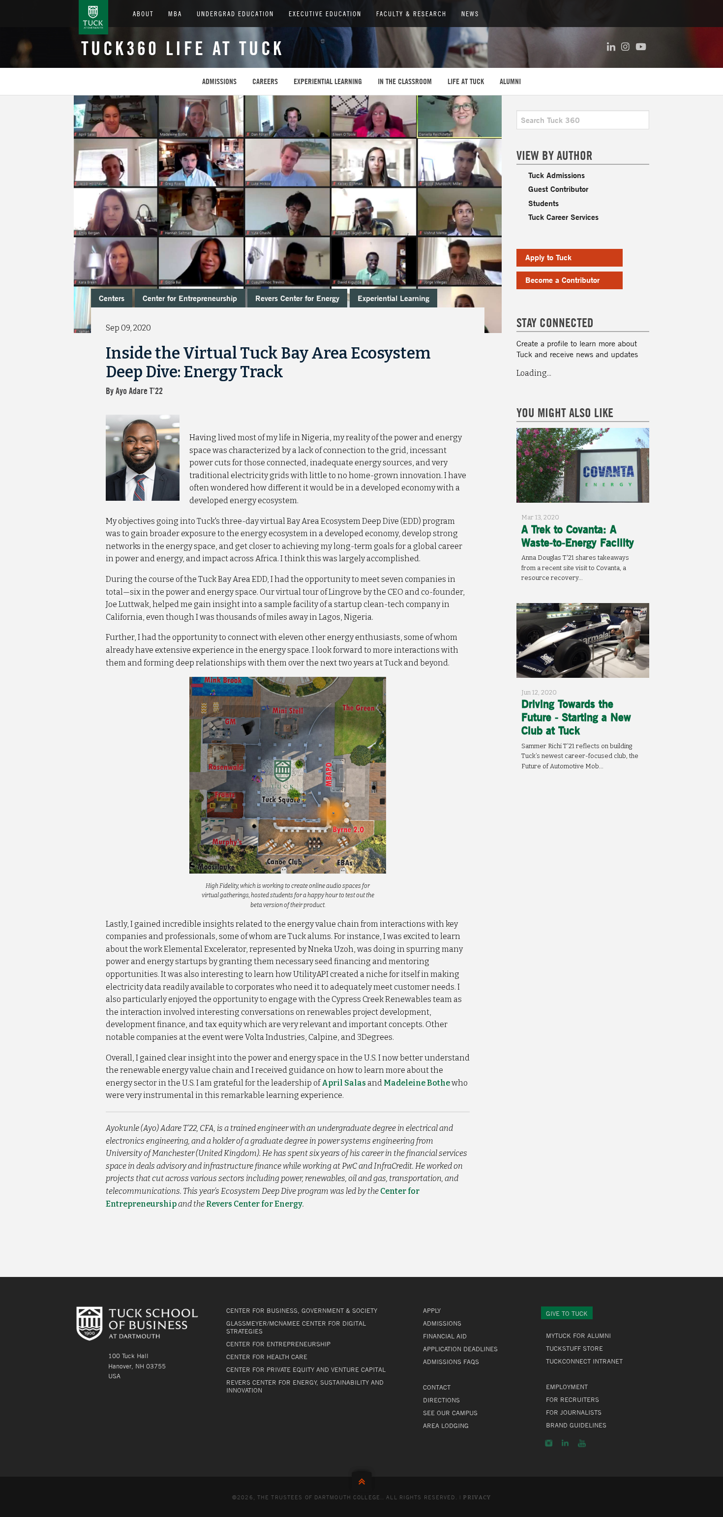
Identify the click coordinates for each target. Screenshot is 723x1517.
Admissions (219, 81)
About (143, 13)
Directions (441, 1400)
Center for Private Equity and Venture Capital (306, 1369)
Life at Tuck (466, 81)
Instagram (548, 1443)
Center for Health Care (266, 1357)
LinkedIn (565, 1443)
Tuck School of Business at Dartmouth (93, 17)
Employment (567, 1387)
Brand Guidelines (576, 1425)
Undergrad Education (235, 13)
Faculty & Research (411, 13)
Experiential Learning (328, 81)
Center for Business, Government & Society (301, 1310)
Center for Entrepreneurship (190, 298)
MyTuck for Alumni (578, 1335)
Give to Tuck (567, 1313)
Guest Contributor (558, 188)
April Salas (344, 1083)
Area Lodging (446, 1425)
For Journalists (574, 1412)
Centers (111, 298)
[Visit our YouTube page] (641, 46)
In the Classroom (405, 81)
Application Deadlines (460, 1349)
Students (543, 203)
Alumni (510, 81)
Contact (437, 1387)
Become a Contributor (562, 279)
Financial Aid (445, 1336)
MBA (175, 13)
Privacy (477, 1497)
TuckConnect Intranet (584, 1361)
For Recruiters (572, 1399)
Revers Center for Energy (297, 298)
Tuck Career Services (563, 217)
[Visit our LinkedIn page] (611, 46)
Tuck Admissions (556, 175)
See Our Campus (450, 1413)
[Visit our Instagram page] (625, 46)
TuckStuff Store (574, 1348)
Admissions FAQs (451, 1361)
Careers (265, 81)
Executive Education (325, 13)
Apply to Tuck (548, 257)
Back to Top (361, 1479)
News (470, 13)
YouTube (582, 1443)
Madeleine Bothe (417, 1083)
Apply (432, 1310)
